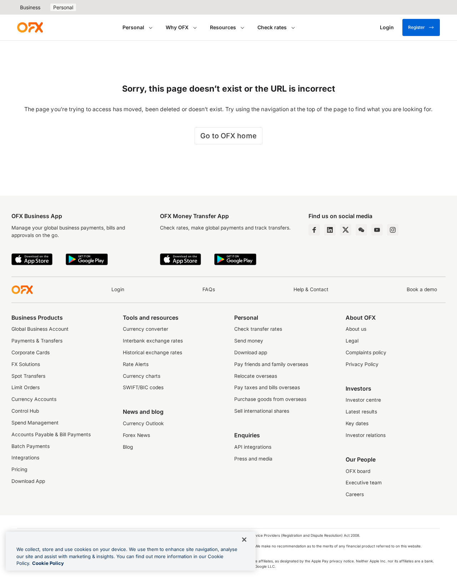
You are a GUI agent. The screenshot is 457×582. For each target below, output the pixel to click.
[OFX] (30, 27)
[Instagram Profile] (392, 230)
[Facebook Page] (314, 230)
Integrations (25, 457)
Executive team (364, 482)
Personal (63, 7)
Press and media (253, 459)
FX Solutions (25, 364)
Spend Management (35, 423)
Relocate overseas (255, 376)
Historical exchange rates (152, 352)
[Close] (244, 539)
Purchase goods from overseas (270, 399)
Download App (28, 481)
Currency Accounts (33, 399)
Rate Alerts (136, 364)
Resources (223, 27)
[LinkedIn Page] (330, 230)
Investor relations (366, 435)
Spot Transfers (28, 376)
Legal (352, 341)
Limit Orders (25, 387)
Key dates (357, 423)
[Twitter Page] (345, 230)
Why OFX (177, 27)
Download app (250, 352)
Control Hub (25, 411)
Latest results (361, 411)
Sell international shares (261, 411)
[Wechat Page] (361, 230)
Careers (355, 494)
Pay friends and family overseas (271, 364)
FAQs (208, 289)
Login (117, 289)
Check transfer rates (258, 329)
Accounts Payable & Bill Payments (51, 434)
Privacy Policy (362, 364)
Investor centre (363, 400)
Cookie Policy (48, 563)
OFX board (358, 471)
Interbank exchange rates (153, 341)
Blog (128, 447)
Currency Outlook (143, 423)
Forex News (136, 435)
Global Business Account (40, 329)
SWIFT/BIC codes (143, 387)
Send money (248, 341)
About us (356, 329)
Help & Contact (310, 289)
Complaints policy (366, 352)
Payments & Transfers (36, 341)
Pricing (19, 469)
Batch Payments (30, 446)
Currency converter (145, 329)
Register (416, 27)
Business (30, 7)
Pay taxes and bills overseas (267, 387)
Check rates (272, 27)
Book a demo (422, 289)
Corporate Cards (30, 352)
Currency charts (141, 376)
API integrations (252, 447)
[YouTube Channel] (377, 230)
